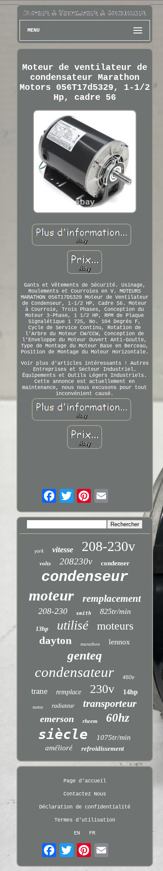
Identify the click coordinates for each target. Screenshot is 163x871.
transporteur (109, 703)
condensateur (74, 672)
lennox (119, 641)
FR (92, 833)
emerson (57, 718)
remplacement (112, 598)
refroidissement (102, 748)
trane (39, 691)
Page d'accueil (84, 781)
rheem (90, 721)
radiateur (63, 706)
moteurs (115, 626)
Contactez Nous (84, 794)
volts (45, 563)
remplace (68, 692)
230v (102, 689)
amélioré (59, 748)
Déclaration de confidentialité (84, 807)
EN (77, 833)
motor (38, 707)
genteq (84, 655)
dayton (55, 640)
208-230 (52, 611)
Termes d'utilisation (84, 820)
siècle (63, 734)
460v (128, 677)
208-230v (108, 546)
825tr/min (115, 611)
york (38, 551)
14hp (130, 692)
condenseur (84, 577)
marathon (90, 644)
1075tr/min (113, 737)
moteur (51, 595)
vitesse (62, 549)
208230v (76, 561)
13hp (42, 629)
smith (83, 613)
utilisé (72, 625)
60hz (118, 717)
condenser (115, 563)
